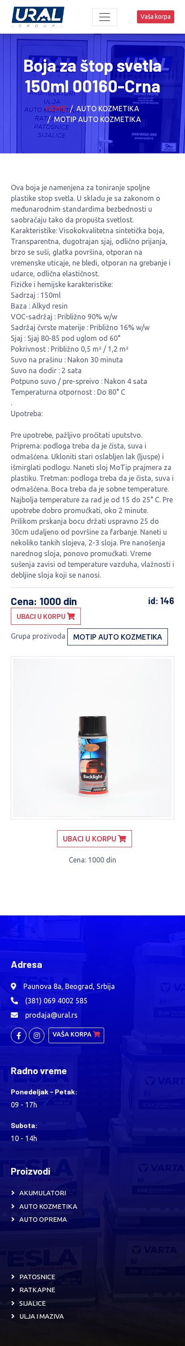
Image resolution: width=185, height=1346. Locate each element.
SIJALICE (32, 1303)
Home (56, 109)
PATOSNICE (37, 1277)
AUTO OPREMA (43, 1219)
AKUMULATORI (42, 1193)
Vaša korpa (156, 16)
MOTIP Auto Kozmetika (97, 119)
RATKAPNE (37, 1290)
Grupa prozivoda (38, 636)
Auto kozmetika (107, 109)
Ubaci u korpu (42, 616)
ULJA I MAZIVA (41, 1316)
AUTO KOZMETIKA (48, 1206)
